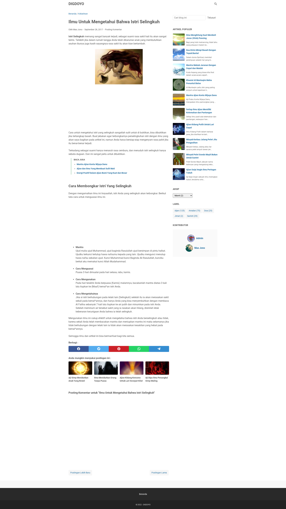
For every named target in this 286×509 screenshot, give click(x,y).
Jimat (179, 216)
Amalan (194, 210)
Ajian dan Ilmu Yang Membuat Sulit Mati (96, 168)
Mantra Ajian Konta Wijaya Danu (92, 164)
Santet (192, 216)
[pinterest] (119, 349)
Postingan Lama (159, 472)
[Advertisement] (119, 108)
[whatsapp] (139, 349)
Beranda (143, 494)
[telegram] (159, 349)
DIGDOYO (76, 4)
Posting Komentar (113, 29)
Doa (208, 210)
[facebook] (79, 349)
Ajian (180, 210)
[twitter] (99, 349)
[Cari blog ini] (215, 4)
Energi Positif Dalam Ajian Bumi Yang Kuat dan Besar (102, 173)
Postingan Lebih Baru (80, 472)
